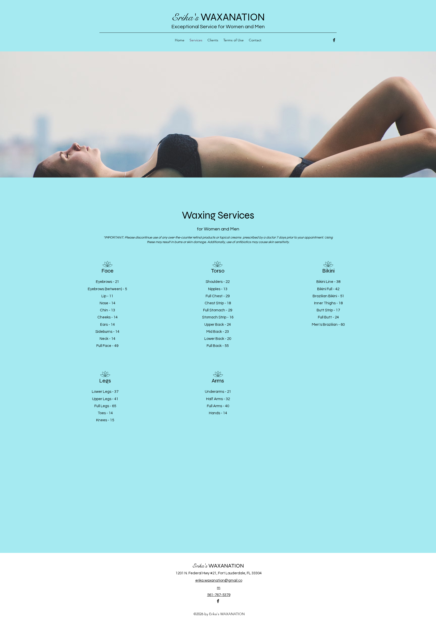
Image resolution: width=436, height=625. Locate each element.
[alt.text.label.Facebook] (334, 40)
